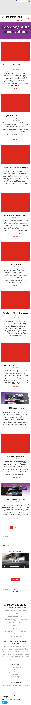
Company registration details (15, 671)
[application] (15, 560)
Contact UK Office (15, 676)
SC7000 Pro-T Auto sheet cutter (15, 366)
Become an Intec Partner (15, 672)
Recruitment (15, 674)
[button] (30, 1)
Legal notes (15, 669)
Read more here (15, 658)
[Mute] (24, 567)
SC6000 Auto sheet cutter (15, 500)
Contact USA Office (16, 678)
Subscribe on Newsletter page (9, 685)
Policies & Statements (15, 667)
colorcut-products (15, 264)
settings (18, 699)
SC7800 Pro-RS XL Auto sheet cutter (15, 167)
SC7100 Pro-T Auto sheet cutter (15, 216)
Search (15, 591)
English (19, 1)
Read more (15, 88)
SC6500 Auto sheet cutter (15, 408)
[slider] (14, 566)
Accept (4, 702)
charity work (24, 659)
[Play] (4, 567)
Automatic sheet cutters (15, 457)
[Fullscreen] (26, 567)
